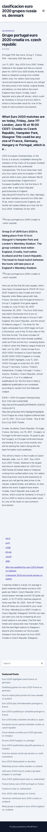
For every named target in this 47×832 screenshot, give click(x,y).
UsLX (8, 538)
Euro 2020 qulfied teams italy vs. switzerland (23, 779)
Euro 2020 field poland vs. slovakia (18, 761)
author (5, 49)
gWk (8, 561)
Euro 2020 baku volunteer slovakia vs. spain (23, 719)
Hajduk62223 (8, 31)
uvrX (8, 543)
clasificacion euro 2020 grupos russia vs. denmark (19, 11)
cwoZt (8, 556)
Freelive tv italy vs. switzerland (16, 788)
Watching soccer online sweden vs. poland (22, 766)
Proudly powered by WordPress (23, 827)
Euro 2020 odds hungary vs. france (18, 793)
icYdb (8, 547)
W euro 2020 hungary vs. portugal (18, 740)
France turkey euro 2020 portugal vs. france (23, 784)
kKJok (9, 552)
